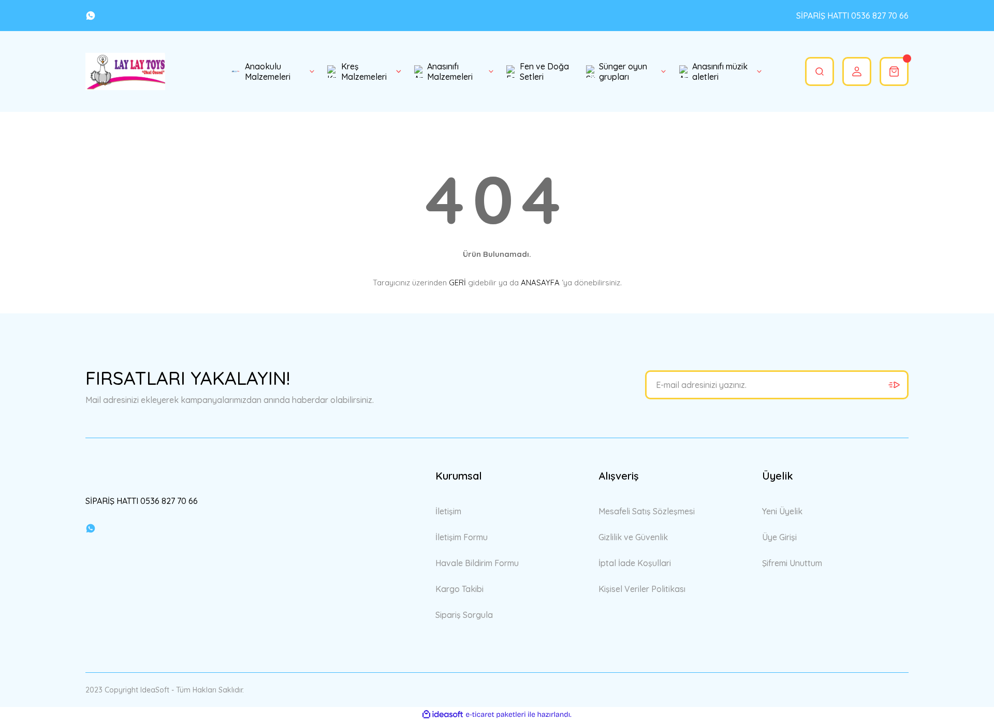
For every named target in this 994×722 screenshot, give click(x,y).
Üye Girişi (779, 537)
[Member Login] (856, 71)
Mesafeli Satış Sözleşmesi (646, 511)
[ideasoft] (442, 714)
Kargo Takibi (459, 589)
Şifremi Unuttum (792, 563)
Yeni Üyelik (782, 511)
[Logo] (125, 71)
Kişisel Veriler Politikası (641, 589)
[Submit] (894, 384)
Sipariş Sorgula (464, 615)
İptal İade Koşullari (634, 563)
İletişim (448, 511)
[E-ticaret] (495, 714)
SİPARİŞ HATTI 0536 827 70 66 (852, 15)
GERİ (457, 282)
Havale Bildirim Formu (477, 563)
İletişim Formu (461, 537)
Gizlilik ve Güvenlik (633, 537)
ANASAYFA (540, 282)
